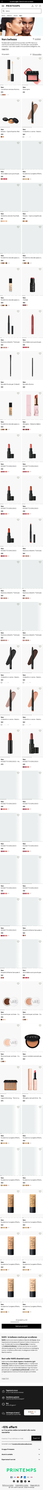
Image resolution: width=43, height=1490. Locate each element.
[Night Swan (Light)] (4, 1019)
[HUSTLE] (3, 347)
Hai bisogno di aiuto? (13, 1412)
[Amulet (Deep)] (1, 1019)
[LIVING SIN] (4, 347)
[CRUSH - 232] (25, 429)
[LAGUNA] (1, 347)
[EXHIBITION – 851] (1, 471)
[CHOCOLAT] (6, 94)
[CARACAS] (6, 1143)
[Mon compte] (32, 6)
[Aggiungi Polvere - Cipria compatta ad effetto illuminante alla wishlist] (40, 185)
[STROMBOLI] (23, 1227)
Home (3, 15)
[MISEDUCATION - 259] (28, 429)
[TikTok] (21, 1481)
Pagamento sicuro (12, 1390)
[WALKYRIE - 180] (1, 179)
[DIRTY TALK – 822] (1, 851)
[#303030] (25, 137)
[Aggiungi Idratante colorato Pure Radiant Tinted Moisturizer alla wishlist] (18, 185)
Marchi (15, 15)
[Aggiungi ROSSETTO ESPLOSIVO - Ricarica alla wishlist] (18, 730)
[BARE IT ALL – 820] (4, 471)
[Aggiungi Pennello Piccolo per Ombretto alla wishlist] (18, 353)
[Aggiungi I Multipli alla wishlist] (40, 269)
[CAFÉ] (4, 94)
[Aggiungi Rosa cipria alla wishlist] (40, 58)
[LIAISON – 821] (23, 851)
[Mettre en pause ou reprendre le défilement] (2, 1)
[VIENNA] (23, 1312)
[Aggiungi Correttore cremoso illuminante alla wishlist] (18, 58)
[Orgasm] (23, 640)
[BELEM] (28, 179)
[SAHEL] (1, 1269)
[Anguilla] (6, 263)
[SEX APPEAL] (26, 305)
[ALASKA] (1, 221)
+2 (8, 347)
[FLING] (23, 305)
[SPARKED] (23, 556)
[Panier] (40, 6)
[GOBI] (23, 263)
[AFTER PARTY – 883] (3, 471)
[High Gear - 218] (23, 935)
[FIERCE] (25, 305)
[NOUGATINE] (1, 94)
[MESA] (23, 221)
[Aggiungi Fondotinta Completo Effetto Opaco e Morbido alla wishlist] (40, 143)
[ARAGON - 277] (23, 429)
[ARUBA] (25, 179)
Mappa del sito (35, 1485)
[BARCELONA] (26, 179)
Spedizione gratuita (12, 1397)
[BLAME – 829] (28, 471)
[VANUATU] (1, 1227)
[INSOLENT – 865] (1, 556)
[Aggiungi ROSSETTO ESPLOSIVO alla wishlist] (18, 435)
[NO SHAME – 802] (23, 513)
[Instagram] (17, 1481)
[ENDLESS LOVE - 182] (6, 179)
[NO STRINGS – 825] (23, 809)
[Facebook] (14, 1481)
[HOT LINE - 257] (26, 429)
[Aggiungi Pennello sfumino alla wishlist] (40, 353)
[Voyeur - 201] (25, 935)
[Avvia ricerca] (3, 11)
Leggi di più (5, 49)
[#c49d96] (28, 137)
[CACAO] (3, 94)
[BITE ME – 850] (6, 471)
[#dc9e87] (23, 724)
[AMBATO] (3, 263)
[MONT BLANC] (1, 305)
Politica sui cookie (7, 1485)
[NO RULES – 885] (23, 767)
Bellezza (9, 15)
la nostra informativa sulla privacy (22, 1444)
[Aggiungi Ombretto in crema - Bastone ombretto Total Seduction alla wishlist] (40, 101)
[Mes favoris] (36, 6)
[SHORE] (1, 136)
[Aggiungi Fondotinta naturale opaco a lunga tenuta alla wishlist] (18, 227)
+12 (8, 471)
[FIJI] (23, 179)
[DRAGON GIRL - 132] (4, 179)
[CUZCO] (3, 221)
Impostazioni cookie (21, 1485)
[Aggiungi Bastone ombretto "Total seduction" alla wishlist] (18, 311)
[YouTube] (29, 1481)
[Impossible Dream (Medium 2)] (3, 1019)
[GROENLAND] (4, 221)
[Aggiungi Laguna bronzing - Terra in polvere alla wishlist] (18, 1067)
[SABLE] (3, 136)
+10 (30, 179)
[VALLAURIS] (1, 1312)
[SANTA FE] (1, 263)
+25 (9, 263)
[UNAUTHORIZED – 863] (1, 935)
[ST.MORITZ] (6, 221)
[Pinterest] (25, 1481)
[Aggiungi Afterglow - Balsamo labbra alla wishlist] (40, 393)
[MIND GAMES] (6, 347)
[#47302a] (26, 137)
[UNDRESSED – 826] (1, 513)
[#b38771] (23, 137)
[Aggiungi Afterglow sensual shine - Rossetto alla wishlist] (40, 1067)
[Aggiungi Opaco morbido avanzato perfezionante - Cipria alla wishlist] (40, 1025)
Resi (7, 1403)
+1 (8, 94)
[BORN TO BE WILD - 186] (3, 179)
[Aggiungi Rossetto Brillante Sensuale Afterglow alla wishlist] (40, 899)
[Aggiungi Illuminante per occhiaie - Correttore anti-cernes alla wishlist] (18, 983)
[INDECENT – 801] (23, 893)
